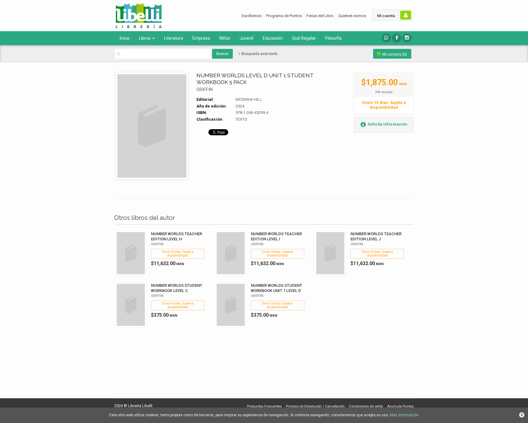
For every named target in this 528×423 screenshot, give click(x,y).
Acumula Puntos (400, 406)
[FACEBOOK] (396, 38)
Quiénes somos (352, 15)
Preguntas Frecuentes (264, 406)
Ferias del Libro (320, 15)
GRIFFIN (204, 89)
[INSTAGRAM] (407, 38)
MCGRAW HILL (249, 99)
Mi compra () (394, 54)
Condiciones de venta (366, 406)
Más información (404, 415)
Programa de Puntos (284, 15)
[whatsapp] (386, 38)
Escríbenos (252, 15)
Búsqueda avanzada (258, 54)
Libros (145, 38)
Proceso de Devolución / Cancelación (315, 406)
